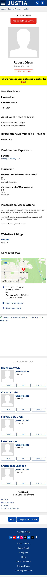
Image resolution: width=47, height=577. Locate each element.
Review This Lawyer (24, 71)
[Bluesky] (28, 537)
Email (8, 385)
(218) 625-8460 (22, 420)
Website (5, 239)
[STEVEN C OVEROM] (7, 425)
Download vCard (13, 308)
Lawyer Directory (15, 9)
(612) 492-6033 (22, 445)
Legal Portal (23, 548)
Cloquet (4, 505)
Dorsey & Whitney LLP (23, 66)
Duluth (26, 9)
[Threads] (25, 537)
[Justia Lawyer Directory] (36, 537)
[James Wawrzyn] (7, 376)
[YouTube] (14, 537)
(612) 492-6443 (22, 396)
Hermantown (7, 502)
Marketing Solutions (23, 570)
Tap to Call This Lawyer (23, 21)
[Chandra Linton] (7, 400)
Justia (3, 9)
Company (23, 552)
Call (23, 385)
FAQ (12, 519)
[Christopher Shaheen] (7, 474)
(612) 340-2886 (22, 469)
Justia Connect (23, 543)
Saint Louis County (10, 508)
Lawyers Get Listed (27, 519)
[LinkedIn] (10, 537)
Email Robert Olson (15, 303)
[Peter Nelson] (7, 449)
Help (23, 557)
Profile (39, 385)
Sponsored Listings (23, 362)
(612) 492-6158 (22, 371)
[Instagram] (21, 537)
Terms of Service (23, 561)
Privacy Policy (23, 566)
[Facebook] (18, 537)
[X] (32, 537)
